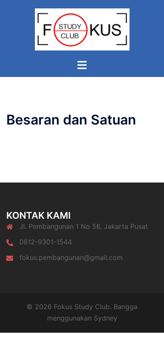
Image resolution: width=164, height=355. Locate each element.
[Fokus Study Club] (82, 28)
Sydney (105, 318)
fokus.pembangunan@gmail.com (71, 257)
